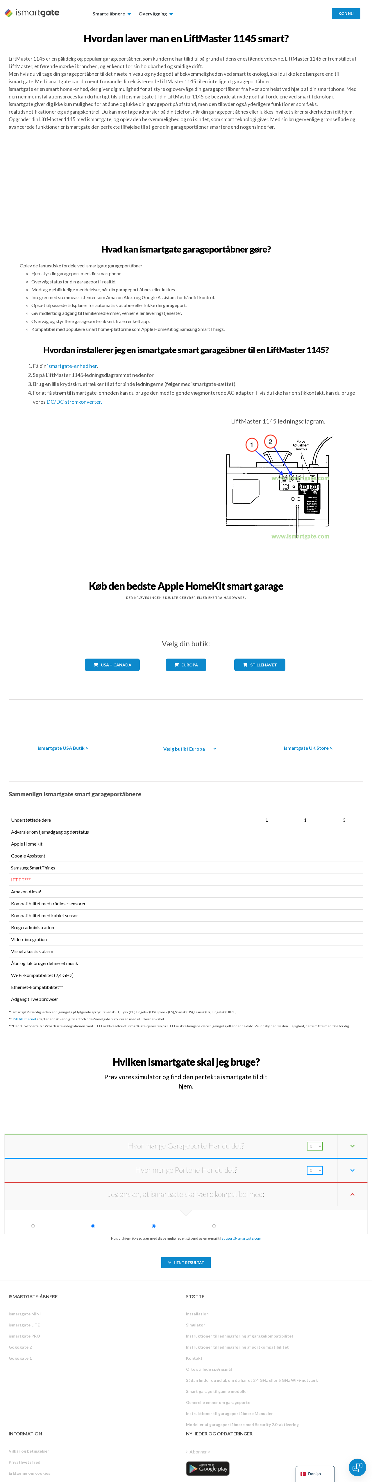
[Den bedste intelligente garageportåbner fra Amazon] (63, 718)
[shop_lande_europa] (186, 675)
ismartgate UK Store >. (309, 748)
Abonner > (199, 1451)
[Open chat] (357, 1467)
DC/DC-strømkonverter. (74, 401)
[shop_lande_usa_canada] (112, 675)
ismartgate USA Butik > (63, 748)
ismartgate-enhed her (72, 366)
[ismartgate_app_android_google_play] (208, 1468)
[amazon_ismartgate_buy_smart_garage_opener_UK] (309, 718)
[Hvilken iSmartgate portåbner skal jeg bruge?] (322, 1056)
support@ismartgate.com (241, 1238)
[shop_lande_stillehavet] (260, 675)
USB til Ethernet (24, 1019)
